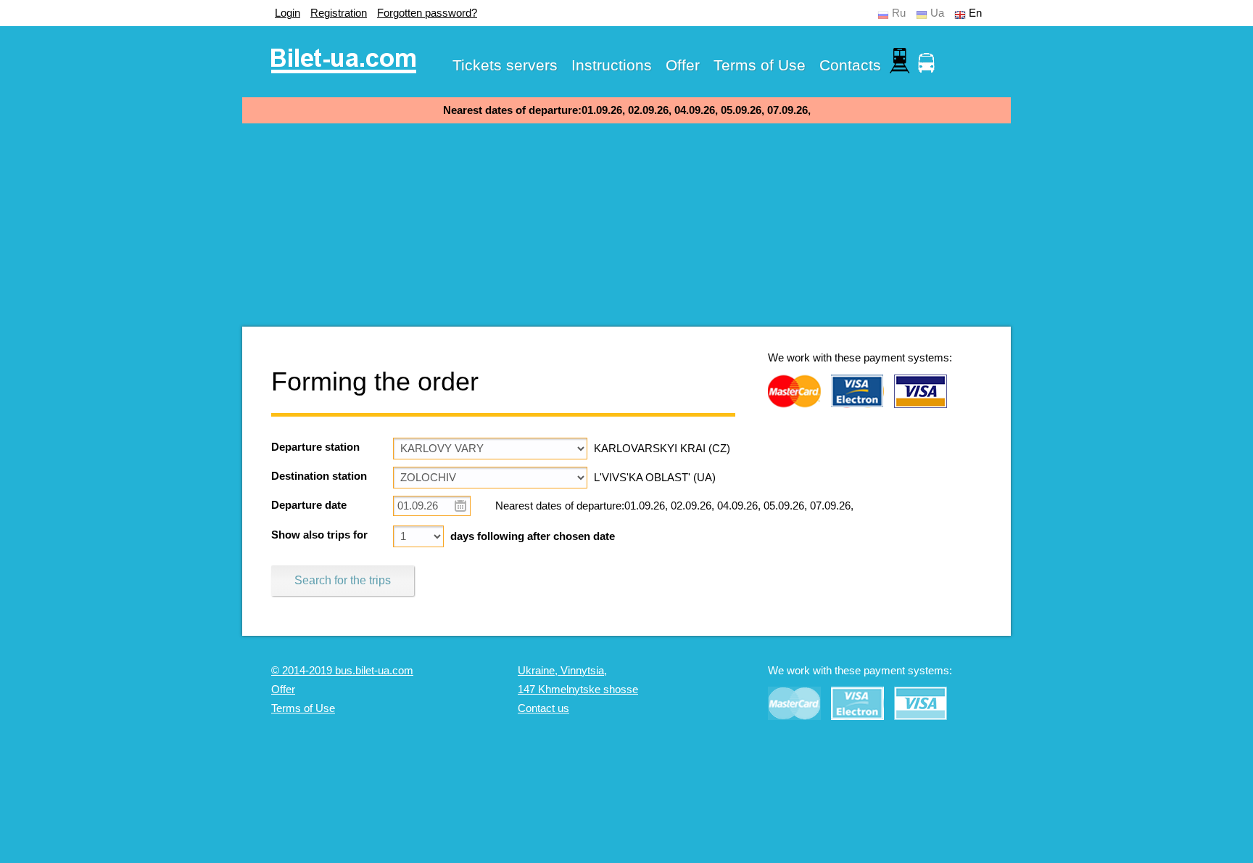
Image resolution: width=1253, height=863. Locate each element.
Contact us (543, 708)
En (975, 13)
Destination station (319, 476)
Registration (338, 13)
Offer (683, 65)
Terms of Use (760, 65)
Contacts (850, 65)
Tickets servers (505, 65)
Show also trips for (319, 535)
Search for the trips (342, 580)
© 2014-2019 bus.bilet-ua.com (342, 670)
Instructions (611, 65)
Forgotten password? (427, 13)
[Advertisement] (626, 225)
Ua (937, 13)
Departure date (309, 505)
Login (287, 13)
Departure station (315, 447)
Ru (899, 13)
